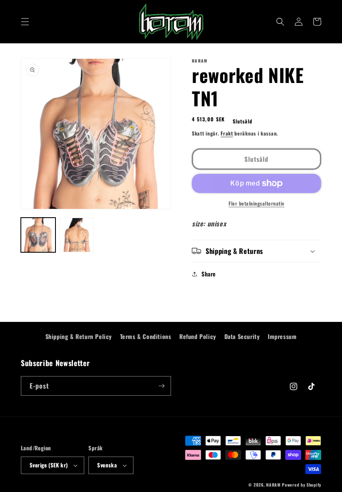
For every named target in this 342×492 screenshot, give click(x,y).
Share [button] (208, 273)
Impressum (282, 336)
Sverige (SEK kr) (49, 465)
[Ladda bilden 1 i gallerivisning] (38, 235)
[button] (25, 22)
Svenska (107, 465)
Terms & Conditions (145, 336)
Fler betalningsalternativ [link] (256, 203)
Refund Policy (197, 336)
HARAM (273, 485)
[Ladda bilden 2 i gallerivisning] (77, 235)
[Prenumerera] (161, 386)
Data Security (242, 336)
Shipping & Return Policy (78, 336)
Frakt (227, 133)
